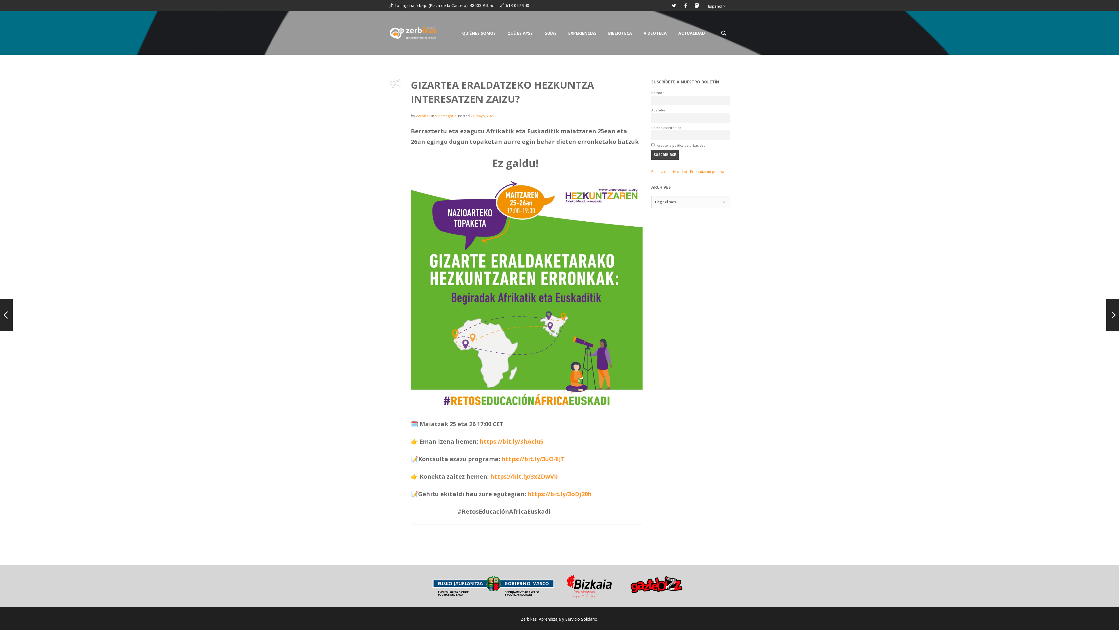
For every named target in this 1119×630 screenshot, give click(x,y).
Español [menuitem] (715, 6)
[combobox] (690, 202)
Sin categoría (445, 115)
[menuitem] (717, 5)
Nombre (657, 92)
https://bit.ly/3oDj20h (559, 494)
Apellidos (658, 110)
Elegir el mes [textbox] (665, 202)
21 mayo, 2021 (483, 115)
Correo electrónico (666, 127)
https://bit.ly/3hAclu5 (511, 441)
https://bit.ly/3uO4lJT (533, 459)
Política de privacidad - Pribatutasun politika (687, 171)
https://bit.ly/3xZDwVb (524, 476)
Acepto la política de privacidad (680, 145)
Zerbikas (423, 115)
